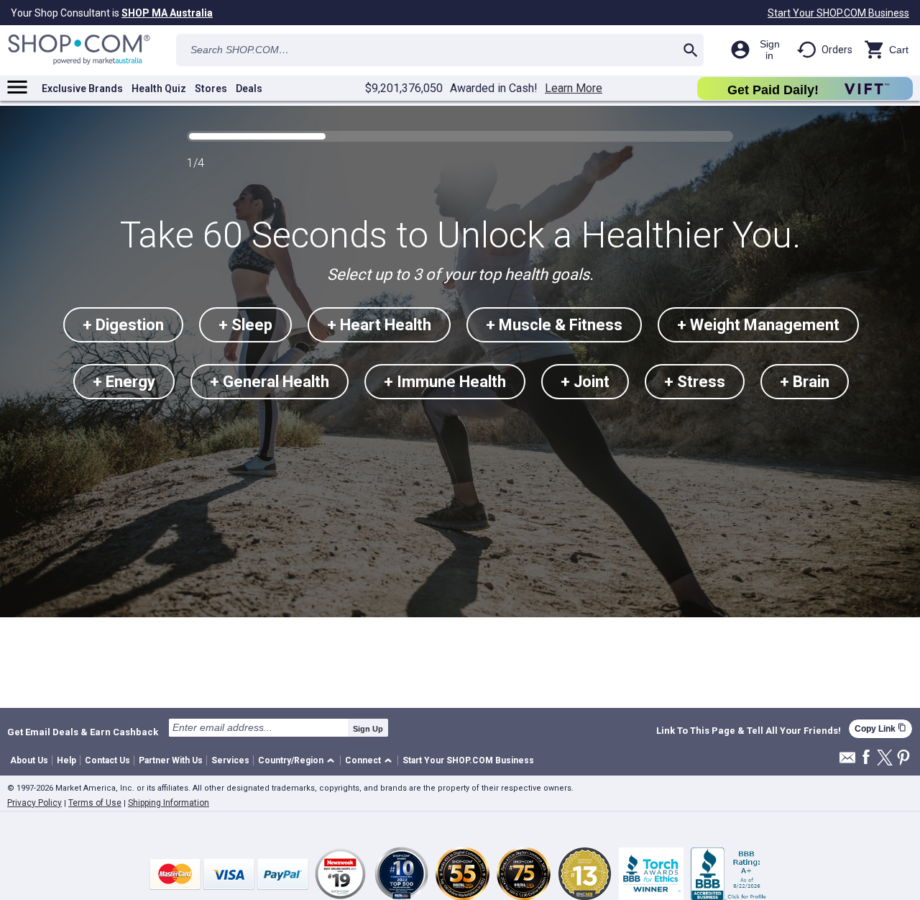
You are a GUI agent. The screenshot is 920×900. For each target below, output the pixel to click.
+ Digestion (123, 325)
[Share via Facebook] (866, 758)
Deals (249, 88)
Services (230, 760)
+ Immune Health (445, 382)
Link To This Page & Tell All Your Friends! (748, 731)
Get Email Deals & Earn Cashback (82, 732)
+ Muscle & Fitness (554, 325)
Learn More (573, 88)
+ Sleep (245, 325)
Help (66, 760)
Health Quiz (159, 88)
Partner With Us (171, 760)
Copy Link (880, 728)
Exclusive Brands (82, 88)
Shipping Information (168, 803)
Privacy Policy (34, 803)
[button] (299, 761)
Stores (211, 88)
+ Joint (585, 382)
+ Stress (694, 382)
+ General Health (269, 382)
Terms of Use (94, 803)
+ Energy (124, 382)
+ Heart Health (379, 325)
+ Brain (804, 382)
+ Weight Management (758, 325)
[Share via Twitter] (885, 759)
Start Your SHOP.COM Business (838, 13)
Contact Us (107, 760)
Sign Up (368, 728)
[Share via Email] (847, 761)
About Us (29, 760)
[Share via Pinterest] (903, 759)
